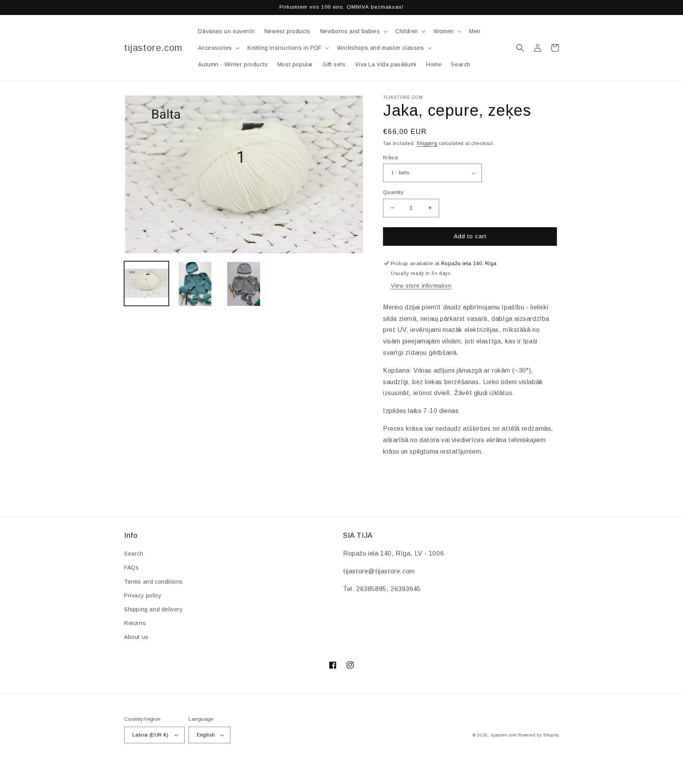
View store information (421, 286)
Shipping (427, 143)
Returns (135, 623)
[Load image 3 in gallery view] (243, 284)
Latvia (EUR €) (150, 735)
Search (133, 553)
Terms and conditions (153, 582)
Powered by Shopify (538, 735)
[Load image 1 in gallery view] (146, 284)
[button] (353, 31)
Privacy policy (142, 595)
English (206, 735)
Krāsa (390, 157)
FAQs (131, 567)
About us (136, 637)
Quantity (393, 192)
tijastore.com (504, 735)
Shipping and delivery (153, 609)
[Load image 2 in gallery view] (195, 284)
